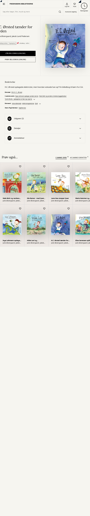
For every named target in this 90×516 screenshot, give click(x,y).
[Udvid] (34, 99)
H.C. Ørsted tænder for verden (59, 240)
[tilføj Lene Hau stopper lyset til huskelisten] (68, 166)
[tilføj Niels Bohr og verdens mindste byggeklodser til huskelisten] (20, 166)
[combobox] (31, 12)
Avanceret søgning (70, 12)
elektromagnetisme (28, 103)
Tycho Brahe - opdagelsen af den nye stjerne (18, 99)
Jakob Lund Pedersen (20, 36)
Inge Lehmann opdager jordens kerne (26, 96)
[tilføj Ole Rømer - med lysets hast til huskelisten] (44, 166)
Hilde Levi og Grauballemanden (33, 240)
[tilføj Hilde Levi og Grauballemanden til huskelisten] (44, 208)
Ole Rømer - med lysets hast (36, 198)
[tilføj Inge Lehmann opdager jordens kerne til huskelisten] (20, 208)
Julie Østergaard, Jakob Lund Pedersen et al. (11, 201)
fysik (36, 103)
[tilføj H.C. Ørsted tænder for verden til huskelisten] (68, 208)
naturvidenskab (16, 103)
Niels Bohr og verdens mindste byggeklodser (53, 96)
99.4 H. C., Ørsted (16, 92)
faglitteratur (22, 108)
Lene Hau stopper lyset (60, 198)
